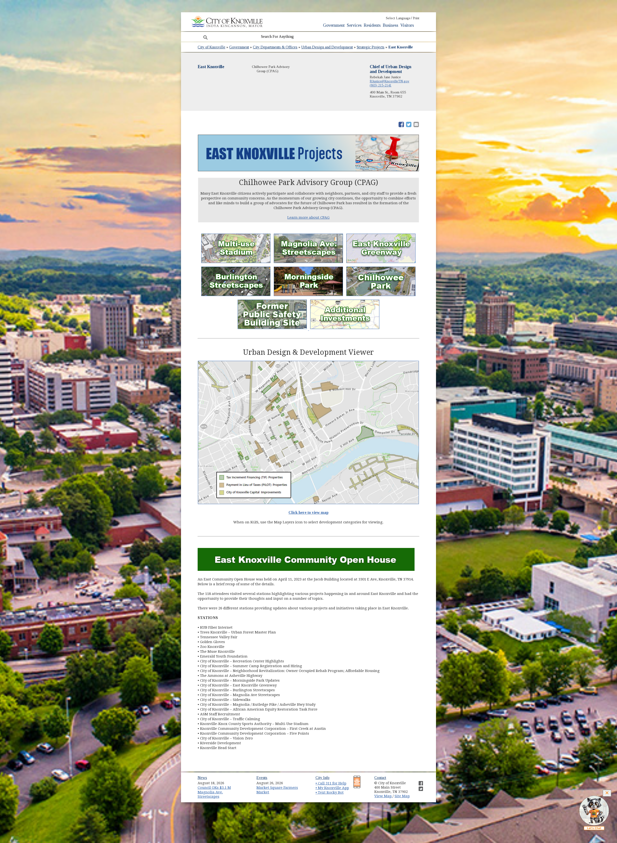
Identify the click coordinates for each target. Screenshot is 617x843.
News (202, 778)
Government (334, 25)
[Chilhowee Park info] (381, 296)
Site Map (402, 796)
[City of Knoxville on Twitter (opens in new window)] (418, 787)
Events (261, 778)
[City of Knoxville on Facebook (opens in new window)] (418, 781)
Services (354, 25)
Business (390, 25)
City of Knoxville (211, 47)
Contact (380, 778)
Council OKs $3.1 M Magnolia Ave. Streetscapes (214, 792)
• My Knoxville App (332, 788)
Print (416, 18)
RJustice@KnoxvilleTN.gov (389, 81)
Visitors (407, 25)
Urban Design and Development (327, 47)
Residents (372, 25)
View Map (383, 796)
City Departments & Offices (275, 47)
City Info (322, 778)
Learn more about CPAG (308, 217)
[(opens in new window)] (272, 329)
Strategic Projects (370, 47)
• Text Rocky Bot (329, 792)
